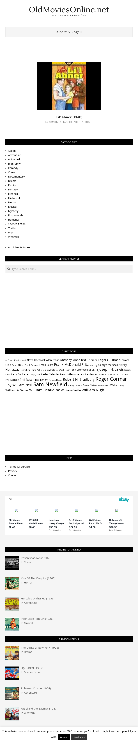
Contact (13, 475)
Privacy (12, 471)
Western (13, 236)
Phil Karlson (12, 379)
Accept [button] (64, 737)
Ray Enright (41, 379)
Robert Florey (55, 380)
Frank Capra (46, 365)
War (10, 232)
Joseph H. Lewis (111, 369)
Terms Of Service (19, 466)
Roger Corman (111, 378)
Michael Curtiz (102, 374)
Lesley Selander (50, 374)
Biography (14, 163)
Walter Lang (117, 385)
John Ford (93, 370)
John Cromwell (79, 369)
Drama (12, 181)
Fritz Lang (90, 364)
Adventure (14, 155)
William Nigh (93, 389)
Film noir (13, 193)
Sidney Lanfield (75, 385)
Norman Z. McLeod (119, 374)
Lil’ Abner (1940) (69, 117)
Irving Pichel (36, 370)
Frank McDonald (67, 364)
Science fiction (17, 224)
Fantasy (13, 189)
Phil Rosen (27, 379)
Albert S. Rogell (83, 122)
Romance (14, 219)
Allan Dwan (52, 360)
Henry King (25, 370)
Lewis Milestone (69, 374)
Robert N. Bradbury (79, 379)
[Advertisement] (70, 51)
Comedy (53, 122)
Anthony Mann (70, 360)
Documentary (16, 176)
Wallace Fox (104, 385)
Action (12, 150)
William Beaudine (44, 389)
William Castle (71, 390)
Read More (79, 737)
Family (12, 185)
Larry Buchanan (20, 374)
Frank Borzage (32, 365)
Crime (11, 172)
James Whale (49, 370)
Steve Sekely (90, 385)
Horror (12, 202)
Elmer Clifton (18, 365)
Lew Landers (87, 374)
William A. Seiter (16, 390)
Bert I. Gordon (89, 360)
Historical (14, 198)
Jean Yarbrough (63, 370)
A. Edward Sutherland (15, 360)
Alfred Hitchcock (36, 360)
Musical (12, 206)
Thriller (12, 228)
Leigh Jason (35, 374)
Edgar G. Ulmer (109, 360)
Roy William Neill (19, 385)
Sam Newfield (50, 384)
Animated (14, 159)
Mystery (13, 211)
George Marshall (108, 365)
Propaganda (15, 215)
